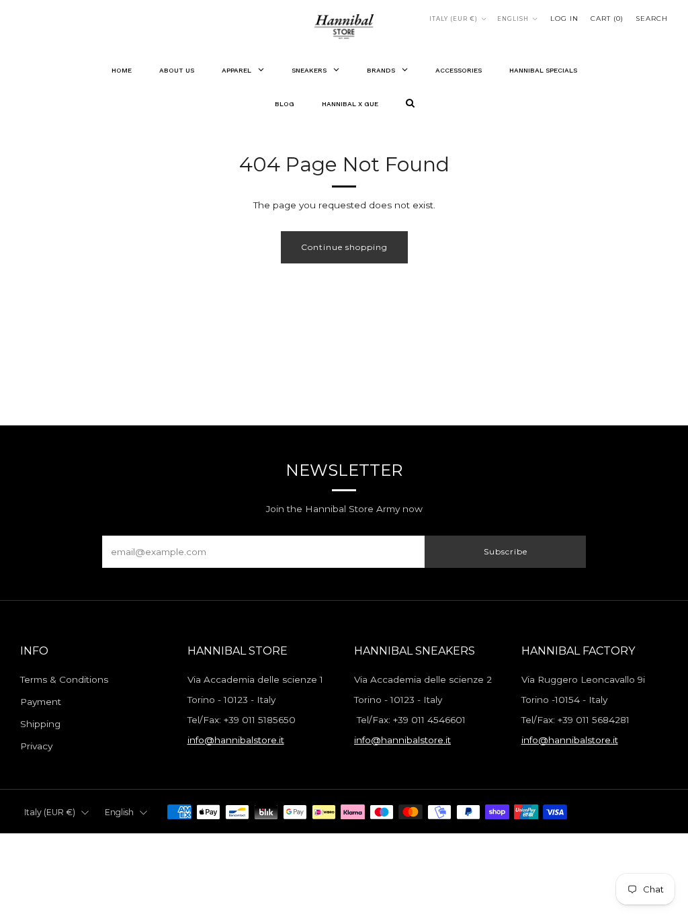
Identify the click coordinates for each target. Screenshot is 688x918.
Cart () (607, 18)
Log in (564, 18)
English (513, 18)
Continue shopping (344, 247)
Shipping (40, 723)
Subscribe (505, 551)
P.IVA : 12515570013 (545, 839)
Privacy (36, 746)
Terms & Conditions (64, 679)
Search (652, 18)
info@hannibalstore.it (235, 740)
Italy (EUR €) (453, 18)
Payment (40, 701)
